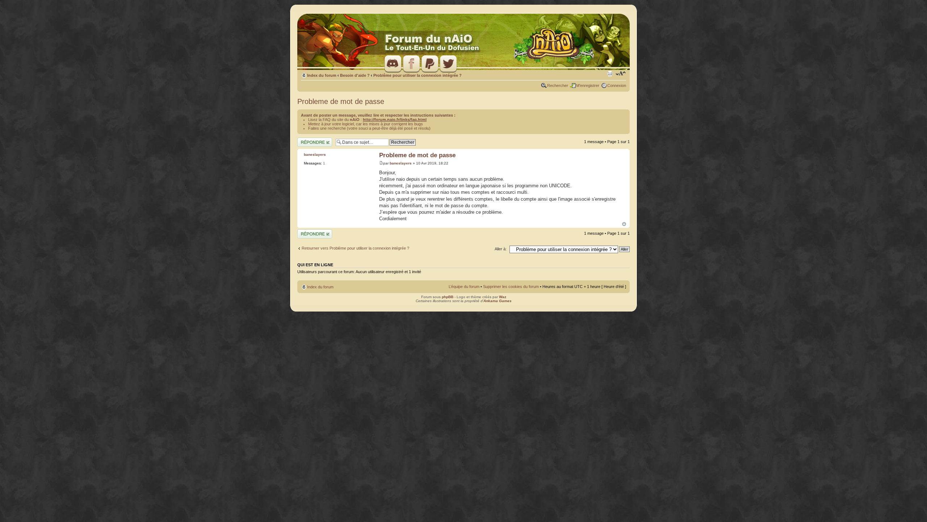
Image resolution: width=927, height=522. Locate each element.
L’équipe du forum (464, 286)
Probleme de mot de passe (340, 101)
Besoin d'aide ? (355, 75)
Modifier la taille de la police (621, 74)
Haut (624, 224)
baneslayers (401, 163)
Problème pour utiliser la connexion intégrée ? (417, 75)
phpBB (447, 297)
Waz (502, 297)
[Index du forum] (463, 42)
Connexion (616, 85)
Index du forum (321, 75)
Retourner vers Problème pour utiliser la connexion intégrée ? (355, 248)
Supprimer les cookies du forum (511, 286)
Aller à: (501, 249)
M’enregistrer (587, 85)
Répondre (306, 140)
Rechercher (557, 85)
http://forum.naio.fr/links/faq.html (395, 119)
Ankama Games (497, 301)
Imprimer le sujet (610, 74)
